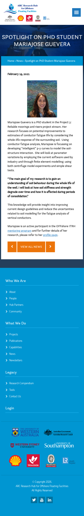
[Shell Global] (15, 461)
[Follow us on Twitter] (34, 500)
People (13, 298)
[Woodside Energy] (33, 461)
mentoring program (19, 230)
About (12, 292)
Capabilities (15, 347)
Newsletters (15, 360)
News (19, 60)
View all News (31, 247)
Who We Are (15, 280)
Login (9, 408)
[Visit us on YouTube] (42, 500)
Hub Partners (16, 304)
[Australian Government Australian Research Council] (58, 433)
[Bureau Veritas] (51, 461)
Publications (15, 340)
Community (15, 311)
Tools (12, 390)
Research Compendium (21, 383)
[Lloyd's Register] (68, 461)
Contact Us (15, 396)
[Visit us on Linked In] (49, 500)
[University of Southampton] (59, 446)
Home (11, 60)
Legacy (11, 372)
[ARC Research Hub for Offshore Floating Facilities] (20, 9)
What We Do (15, 323)
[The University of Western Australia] (25, 433)
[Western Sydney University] (25, 446)
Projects (13, 334)
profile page (50, 235)
